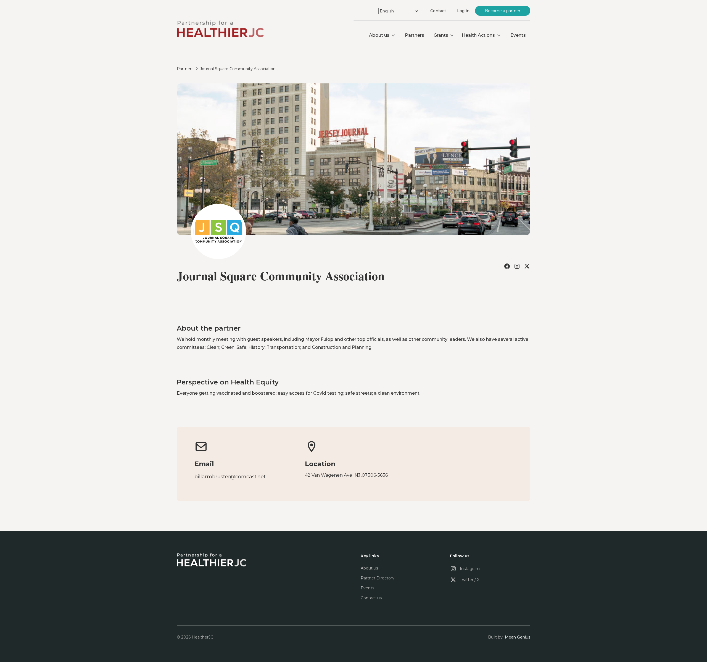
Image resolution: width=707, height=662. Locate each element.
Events (518, 35)
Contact (438, 10)
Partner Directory (377, 578)
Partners (414, 35)
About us (369, 568)
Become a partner (503, 10)
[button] (382, 35)
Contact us (371, 597)
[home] (220, 29)
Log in (463, 10)
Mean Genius (517, 637)
